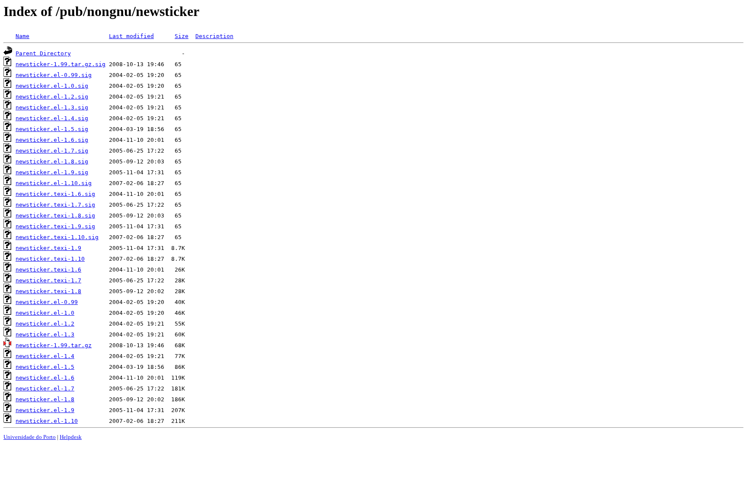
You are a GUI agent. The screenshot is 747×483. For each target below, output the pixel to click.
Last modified (131, 36)
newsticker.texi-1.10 (50, 259)
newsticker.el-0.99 (47, 302)
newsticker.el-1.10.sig (54, 183)
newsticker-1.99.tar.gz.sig (60, 64)
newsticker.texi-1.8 (48, 291)
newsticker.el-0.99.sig (54, 75)
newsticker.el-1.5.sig (52, 129)
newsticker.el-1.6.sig (52, 140)
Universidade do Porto (29, 437)
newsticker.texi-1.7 (48, 280)
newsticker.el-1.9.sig (52, 172)
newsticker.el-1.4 (45, 356)
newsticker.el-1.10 (47, 421)
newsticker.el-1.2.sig (52, 96)
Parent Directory (43, 53)
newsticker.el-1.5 (45, 367)
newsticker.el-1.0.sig (52, 86)
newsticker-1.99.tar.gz (54, 345)
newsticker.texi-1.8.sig (55, 215)
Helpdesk (71, 437)
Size (181, 36)
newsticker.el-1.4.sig (52, 118)
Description (214, 36)
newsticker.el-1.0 (45, 313)
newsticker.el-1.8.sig (52, 161)
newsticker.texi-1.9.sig (55, 226)
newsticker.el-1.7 (45, 388)
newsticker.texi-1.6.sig (55, 194)
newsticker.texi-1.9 (48, 248)
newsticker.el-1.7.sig (52, 150)
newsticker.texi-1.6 (48, 269)
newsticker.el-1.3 (45, 334)
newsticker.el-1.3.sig (52, 107)
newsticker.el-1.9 (45, 410)
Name (22, 36)
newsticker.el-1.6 (45, 377)
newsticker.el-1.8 (45, 399)
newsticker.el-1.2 (45, 323)
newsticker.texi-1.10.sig (57, 237)
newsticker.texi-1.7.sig (55, 205)
